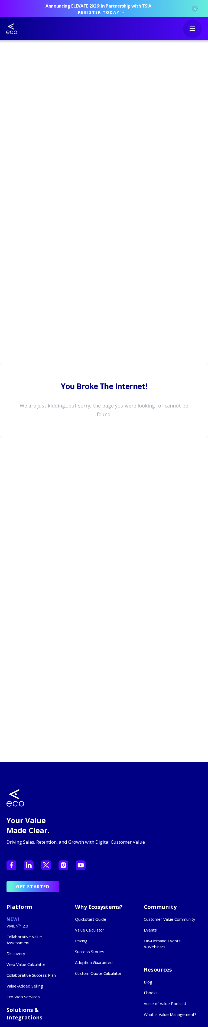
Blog (148, 982)
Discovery (15, 953)
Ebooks (151, 992)
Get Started (33, 887)
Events (150, 930)
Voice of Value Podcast (165, 1003)
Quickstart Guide (90, 919)
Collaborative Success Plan (31, 975)
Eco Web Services (23, 996)
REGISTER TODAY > (101, 12)
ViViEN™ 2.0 (17, 926)
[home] (11, 28)
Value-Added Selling (24, 986)
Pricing (81, 940)
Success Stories (89, 951)
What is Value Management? (170, 1014)
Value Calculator (89, 930)
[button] (192, 28)
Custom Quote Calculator (98, 973)
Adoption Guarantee (94, 962)
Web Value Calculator (26, 964)
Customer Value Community (169, 919)
